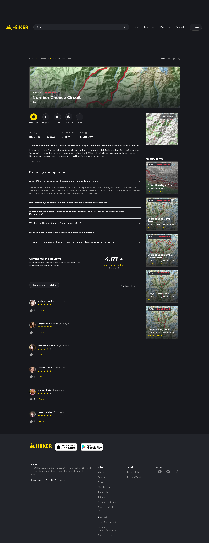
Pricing (101, 497)
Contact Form (105, 535)
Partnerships (104, 492)
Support (180, 27)
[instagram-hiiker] (176, 471)
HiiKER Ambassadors (108, 522)
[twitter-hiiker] (168, 471)
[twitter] (173, 58)
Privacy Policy (134, 472)
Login (196, 27)
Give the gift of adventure (105, 508)
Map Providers (105, 487)
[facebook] (168, 58)
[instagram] (178, 58)
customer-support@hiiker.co (107, 528)
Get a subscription (107, 502)
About (101, 472)
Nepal (31, 58)
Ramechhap (43, 58)
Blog (100, 482)
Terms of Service (135, 477)
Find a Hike (149, 27)
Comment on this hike (44, 285)
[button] (35, 161)
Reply (41, 310)
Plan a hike (165, 27)
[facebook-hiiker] (160, 471)
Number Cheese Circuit (63, 58)
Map (137, 27)
